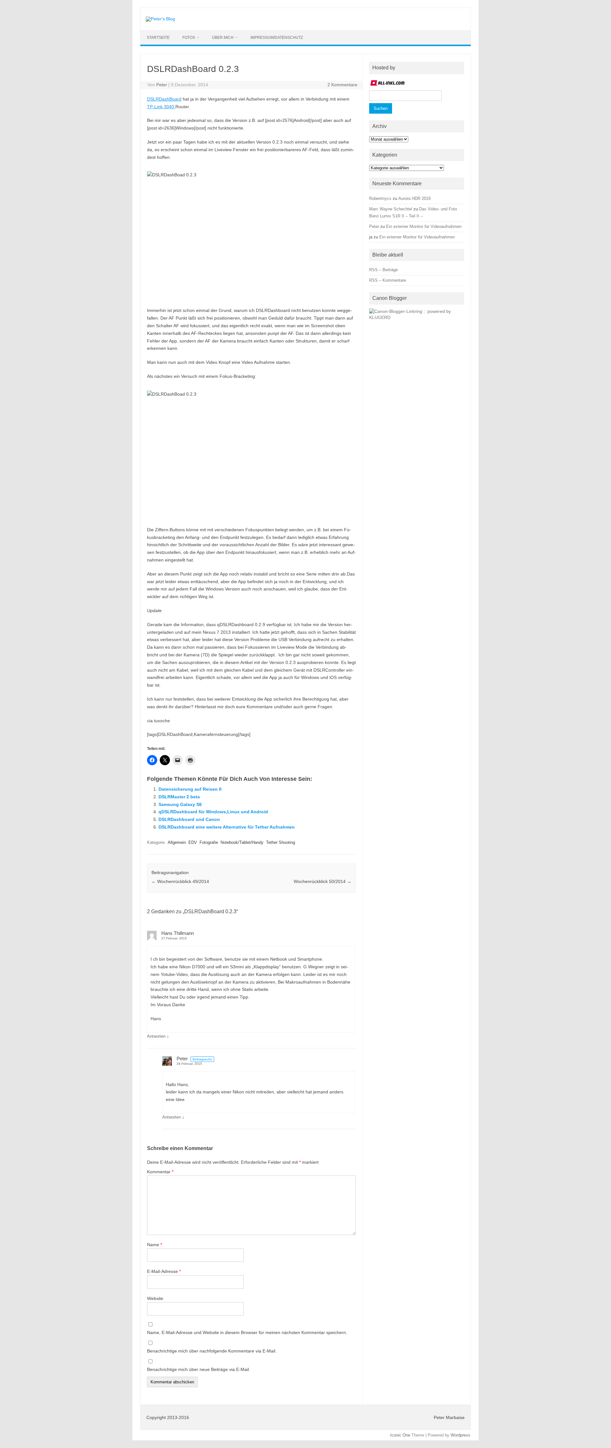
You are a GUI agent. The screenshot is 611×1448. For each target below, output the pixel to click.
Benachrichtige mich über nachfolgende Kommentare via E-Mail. (212, 1350)
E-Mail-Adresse (164, 1271)
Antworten (156, 1036)
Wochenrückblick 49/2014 (180, 881)
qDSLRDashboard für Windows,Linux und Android (213, 811)
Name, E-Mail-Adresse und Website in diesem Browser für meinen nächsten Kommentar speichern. (247, 1332)
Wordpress (460, 1435)
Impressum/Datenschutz (276, 37)
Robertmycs (380, 198)
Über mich (223, 37)
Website (155, 1298)
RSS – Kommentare (387, 280)
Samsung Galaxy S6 (180, 804)
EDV (192, 842)
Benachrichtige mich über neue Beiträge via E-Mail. (198, 1369)
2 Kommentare (342, 84)
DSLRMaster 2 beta (179, 796)
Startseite (158, 37)
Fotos (188, 37)
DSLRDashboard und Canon (189, 819)
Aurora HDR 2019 (414, 198)
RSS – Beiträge (383, 269)
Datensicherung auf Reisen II (189, 789)
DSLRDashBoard (164, 99)
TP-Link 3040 (161, 106)
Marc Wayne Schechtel (390, 209)
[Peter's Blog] (160, 18)
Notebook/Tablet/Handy (242, 842)
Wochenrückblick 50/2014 (322, 881)
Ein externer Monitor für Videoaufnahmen (423, 226)
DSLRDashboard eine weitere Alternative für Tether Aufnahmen (226, 827)
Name (154, 1244)
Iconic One (400, 1435)
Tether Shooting (280, 842)
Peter (161, 84)
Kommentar (160, 1171)
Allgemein (177, 842)
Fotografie (209, 842)
